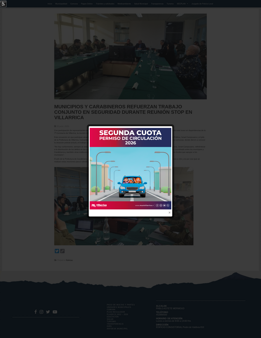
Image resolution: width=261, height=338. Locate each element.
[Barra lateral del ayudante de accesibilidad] (3, 4)
